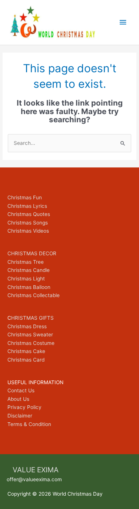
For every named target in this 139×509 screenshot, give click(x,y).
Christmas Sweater (30, 334)
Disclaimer (19, 416)
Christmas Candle (28, 270)
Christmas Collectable (33, 295)
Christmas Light (26, 279)
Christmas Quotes (28, 214)
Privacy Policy (24, 407)
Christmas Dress (27, 326)
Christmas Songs (27, 223)
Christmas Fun (24, 197)
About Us (18, 399)
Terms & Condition (29, 424)
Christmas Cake (26, 351)
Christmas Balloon (28, 287)
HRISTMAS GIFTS (32, 318)
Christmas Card (25, 360)
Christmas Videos (28, 231)
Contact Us (20, 390)
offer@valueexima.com (34, 479)
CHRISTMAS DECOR (31, 253)
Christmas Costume (30, 343)
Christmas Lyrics (27, 206)
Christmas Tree (25, 262)
